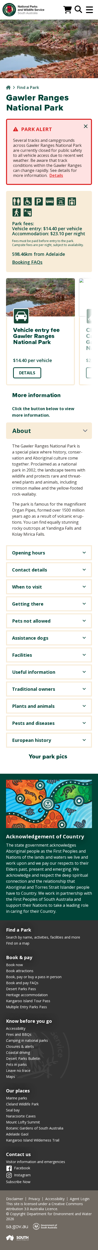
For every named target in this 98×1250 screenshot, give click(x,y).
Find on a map (17, 943)
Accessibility (15, 1028)
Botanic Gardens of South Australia (34, 1128)
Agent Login (79, 1199)
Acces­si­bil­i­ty (55, 1199)
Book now (14, 964)
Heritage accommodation (27, 994)
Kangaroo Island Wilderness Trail (32, 1140)
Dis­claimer (14, 1199)
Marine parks (16, 1098)
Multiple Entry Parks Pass (26, 1006)
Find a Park (28, 87)
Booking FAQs (27, 262)
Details (56, 175)
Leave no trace (18, 1070)
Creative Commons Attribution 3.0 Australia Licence (44, 1206)
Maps (10, 1076)
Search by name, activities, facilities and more (43, 937)
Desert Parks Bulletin (23, 1058)
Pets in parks (16, 1064)
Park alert (36, 129)
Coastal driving (18, 1052)
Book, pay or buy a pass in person (34, 976)
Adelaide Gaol (17, 1134)
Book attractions (19, 970)
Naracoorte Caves (21, 1116)
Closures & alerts (20, 1046)
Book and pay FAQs (22, 982)
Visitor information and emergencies (35, 1161)
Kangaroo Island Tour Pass (28, 1000)
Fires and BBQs (18, 1034)
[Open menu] (89, 9)
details (27, 373)
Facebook (22, 1168)
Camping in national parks (27, 1040)
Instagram (22, 1175)
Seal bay (13, 1110)
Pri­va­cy (34, 1199)
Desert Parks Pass (21, 988)
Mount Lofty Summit (23, 1122)
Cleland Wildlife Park (22, 1104)
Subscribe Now (18, 1181)
